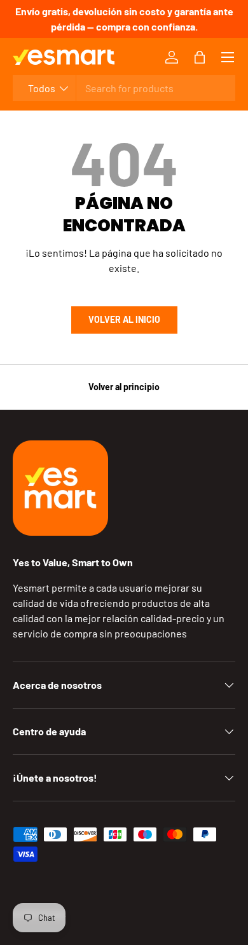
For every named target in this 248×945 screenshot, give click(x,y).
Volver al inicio (124, 319)
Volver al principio (124, 386)
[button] (200, 57)
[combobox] (124, 88)
